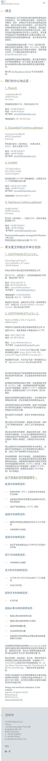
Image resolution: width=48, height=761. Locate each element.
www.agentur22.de (13, 700)
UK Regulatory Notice (21, 72)
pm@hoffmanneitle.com (25, 114)
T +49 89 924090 (12, 734)
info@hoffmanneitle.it (25, 290)
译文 (7, 746)
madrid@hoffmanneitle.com (27, 345)
